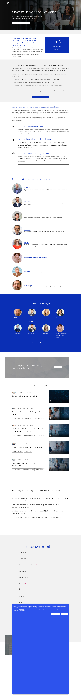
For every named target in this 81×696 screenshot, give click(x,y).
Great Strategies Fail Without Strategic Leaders (27, 447)
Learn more (57, 367)
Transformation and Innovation (40, 418)
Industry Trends (16, 418)
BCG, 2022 (58, 49)
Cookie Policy (21, 609)
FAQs (59, 32)
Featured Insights (51, 32)
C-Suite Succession (17, 435)
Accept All (64, 613)
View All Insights (39, 477)
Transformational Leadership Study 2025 (25, 396)
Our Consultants (40, 32)
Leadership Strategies (26, 418)
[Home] (10, 3)
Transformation (16, 400)
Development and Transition (29, 435)
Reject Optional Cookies (56, 613)
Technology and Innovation (28, 469)
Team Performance (42, 435)
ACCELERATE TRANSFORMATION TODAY (21, 22)
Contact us (65, 32)
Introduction (22, 32)
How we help (31, 32)
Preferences (47, 613)
